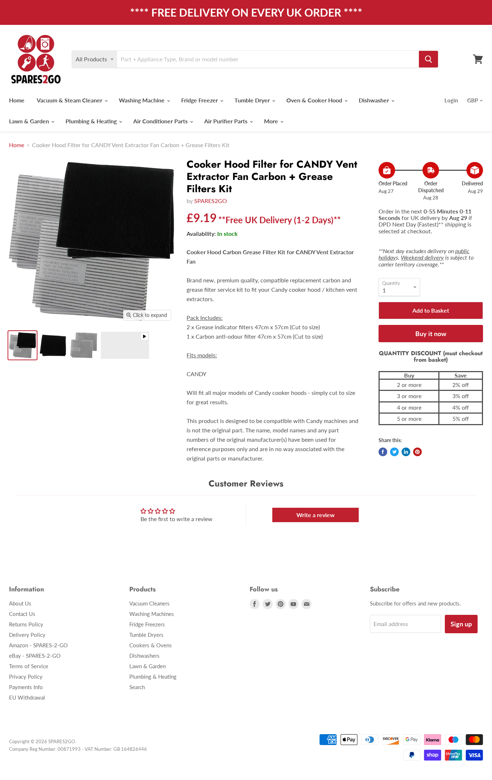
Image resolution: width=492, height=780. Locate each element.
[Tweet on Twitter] (394, 452)
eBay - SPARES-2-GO (35, 655)
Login (451, 100)
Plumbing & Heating (92, 121)
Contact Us (22, 614)
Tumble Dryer (252, 100)
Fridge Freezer (200, 100)
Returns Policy (26, 624)
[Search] (428, 59)
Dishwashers (144, 655)
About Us (20, 603)
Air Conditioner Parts (161, 121)
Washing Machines (151, 614)
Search (137, 687)
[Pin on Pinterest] (417, 452)
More (271, 121)
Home (16, 100)
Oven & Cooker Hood (315, 100)
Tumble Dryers (146, 634)
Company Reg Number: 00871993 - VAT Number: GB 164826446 (78, 749)
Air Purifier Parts (226, 121)
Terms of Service (28, 666)
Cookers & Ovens (150, 645)
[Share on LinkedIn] (406, 452)
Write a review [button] (315, 514)
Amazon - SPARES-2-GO (38, 645)
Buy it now (430, 334)
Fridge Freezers (147, 624)
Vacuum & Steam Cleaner (70, 100)
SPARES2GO (210, 200)
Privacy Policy (26, 676)
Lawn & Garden (29, 121)
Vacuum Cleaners (149, 603)
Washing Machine (142, 100)
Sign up (461, 624)
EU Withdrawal (27, 697)
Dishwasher (374, 100)
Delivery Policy (27, 634)
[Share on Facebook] (383, 452)
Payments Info (26, 687)
